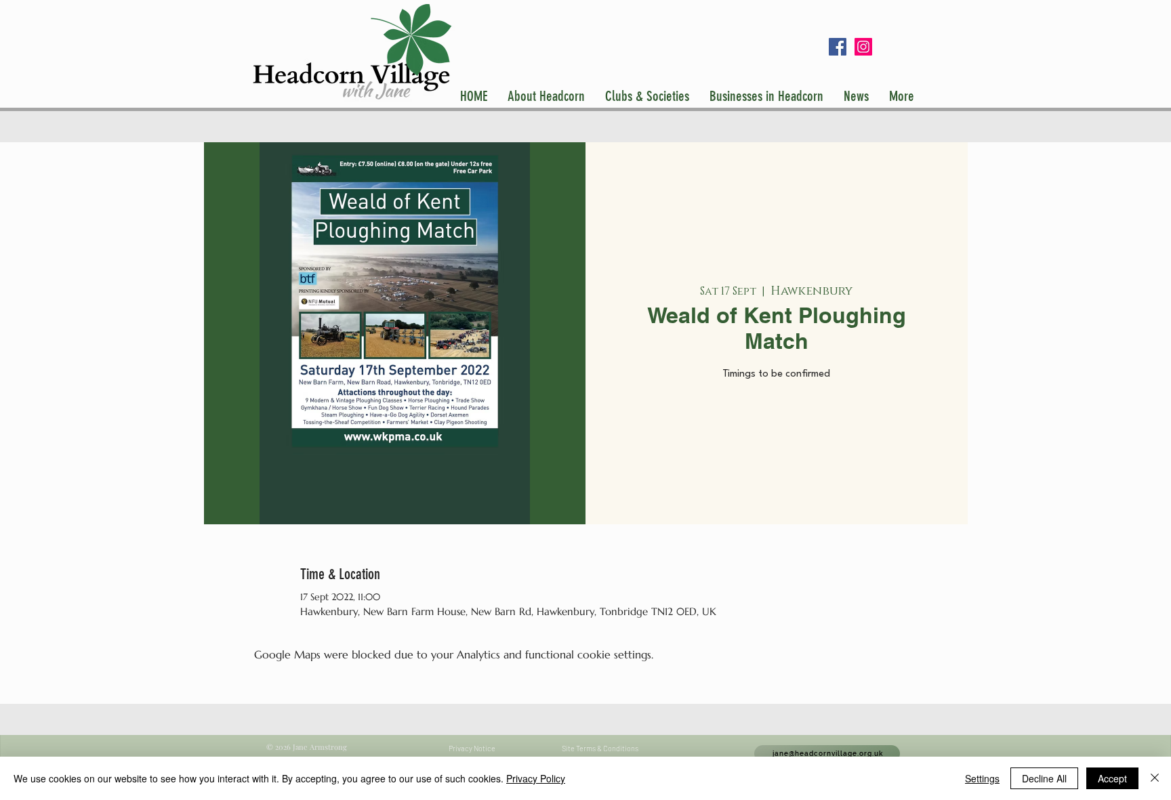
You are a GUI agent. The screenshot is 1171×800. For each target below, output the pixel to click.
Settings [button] (982, 778)
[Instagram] (863, 47)
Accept (1112, 778)
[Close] (1155, 778)
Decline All (1044, 778)
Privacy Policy (535, 778)
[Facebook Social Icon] (837, 47)
